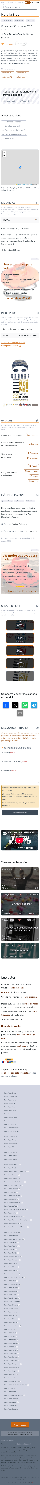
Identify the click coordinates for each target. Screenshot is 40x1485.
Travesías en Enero (10, 1093)
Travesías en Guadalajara (12, 1301)
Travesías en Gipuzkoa (12, 1305)
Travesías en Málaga (11, 1343)
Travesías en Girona (11, 1294)
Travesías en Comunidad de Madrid (15, 1209)
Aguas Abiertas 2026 (12, 2)
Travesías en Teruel (10, 1388)
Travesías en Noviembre (11, 1128)
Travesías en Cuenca (11, 1291)
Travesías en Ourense (11, 1357)
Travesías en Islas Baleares (13, 1202)
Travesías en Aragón (10, 1168)
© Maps (25, 184)
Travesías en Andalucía (12, 1164)
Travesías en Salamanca (11, 1367)
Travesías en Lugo (10, 1336)
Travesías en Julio (9, 1114)
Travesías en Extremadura (13, 1196)
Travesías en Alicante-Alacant (14, 1239)
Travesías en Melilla (10, 1213)
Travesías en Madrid (11, 1340)
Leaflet (19, 184)
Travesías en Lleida (10, 1333)
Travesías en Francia (10, 1156)
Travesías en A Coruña (12, 1319)
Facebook (34, 453)
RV (31, 1482)
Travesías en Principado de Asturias (16, 1171)
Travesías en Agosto (10, 1117)
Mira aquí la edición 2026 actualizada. (18, 101)
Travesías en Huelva (11, 1308)
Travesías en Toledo (10, 1392)
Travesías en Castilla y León (13, 1185)
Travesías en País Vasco (12, 1223)
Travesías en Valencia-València (14, 1395)
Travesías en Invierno (10, 1136)
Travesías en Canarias (12, 1175)
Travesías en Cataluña (12, 1189)
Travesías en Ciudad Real (12, 1284)
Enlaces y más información (15, 130)
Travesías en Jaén (10, 1315)
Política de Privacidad (24, 1444)
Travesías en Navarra (11, 1353)
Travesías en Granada (11, 1298)
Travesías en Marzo (10, 1100)
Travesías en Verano (10, 1143)
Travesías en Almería (11, 1242)
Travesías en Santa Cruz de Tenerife (16, 1385)
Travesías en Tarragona (12, 1381)
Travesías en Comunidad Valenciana (16, 1227)
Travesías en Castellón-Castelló (15, 1277)
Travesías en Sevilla (11, 1374)
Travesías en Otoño (10, 1147)
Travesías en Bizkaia (11, 1402)
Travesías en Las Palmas (12, 1326)
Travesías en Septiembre (12, 1121)
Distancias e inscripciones (15, 122)
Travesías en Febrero (10, 1096)
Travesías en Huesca (10, 1312)
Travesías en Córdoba (11, 1288)
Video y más (9, 138)
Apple (35, 476)
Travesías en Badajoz (11, 1253)
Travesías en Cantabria (12, 1178)
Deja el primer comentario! (15, 134)
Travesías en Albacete (11, 1236)
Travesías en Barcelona (12, 1260)
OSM (31, 184)
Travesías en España (10, 1152)
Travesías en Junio (10, 1110)
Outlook (34, 481)
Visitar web (33, 444)
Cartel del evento (12, 126)
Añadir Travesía (20, 1425)
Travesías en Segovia (11, 1371)
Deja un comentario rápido (17, 747)
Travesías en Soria (9, 1378)
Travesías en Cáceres (11, 1267)
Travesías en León (10, 1329)
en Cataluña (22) (22, 77)
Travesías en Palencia (11, 1360)
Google (35, 466)
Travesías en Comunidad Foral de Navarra (17, 1220)
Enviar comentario (20, 812)
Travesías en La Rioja (11, 1206)
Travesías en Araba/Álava (12, 1232)
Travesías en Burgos (10, 1263)
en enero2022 (23, 73)
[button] (20, 167)
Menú (36, 2)
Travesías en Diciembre (11, 1131)
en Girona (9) (7, 77)
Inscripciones (32, 435)
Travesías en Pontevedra (12, 1364)
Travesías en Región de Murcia (14, 1216)
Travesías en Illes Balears (12, 1256)
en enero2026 (8, 73)
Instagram (34, 458)
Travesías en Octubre (10, 1124)
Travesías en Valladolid (11, 1399)
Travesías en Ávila (10, 1249)
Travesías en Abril (9, 1103)
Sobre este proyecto (7, 1440)
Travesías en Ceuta (10, 1192)
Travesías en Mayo (10, 1107)
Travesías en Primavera (11, 1140)
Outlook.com (32, 471)
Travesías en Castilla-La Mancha (14, 1182)
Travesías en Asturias (11, 1246)
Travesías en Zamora (10, 1405)
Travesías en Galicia (11, 1199)
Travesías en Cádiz (10, 1270)
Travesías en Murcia (11, 1350)
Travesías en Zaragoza (11, 1409)
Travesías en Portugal (10, 1159)
